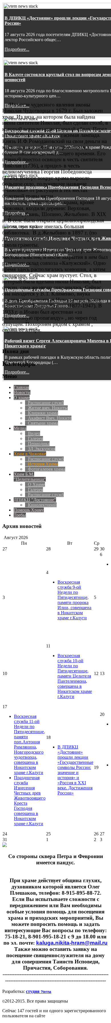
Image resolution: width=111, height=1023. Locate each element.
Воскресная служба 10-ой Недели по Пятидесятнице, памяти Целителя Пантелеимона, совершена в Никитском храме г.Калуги (74, 676)
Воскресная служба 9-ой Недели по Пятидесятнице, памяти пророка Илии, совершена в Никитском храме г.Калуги (74, 600)
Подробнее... (17, 49)
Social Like (7, 341)
